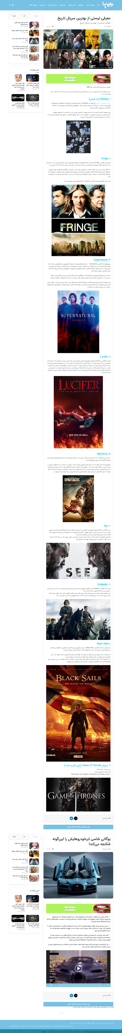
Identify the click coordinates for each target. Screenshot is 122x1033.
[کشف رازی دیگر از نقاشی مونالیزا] (34, 33)
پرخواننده (35, 16)
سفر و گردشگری (52, 5)
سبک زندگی (62, 5)
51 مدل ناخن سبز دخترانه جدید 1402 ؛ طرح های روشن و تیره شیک (20, 48)
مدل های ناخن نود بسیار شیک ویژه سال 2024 (20, 56)
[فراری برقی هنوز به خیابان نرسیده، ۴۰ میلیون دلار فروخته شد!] (18, 97)
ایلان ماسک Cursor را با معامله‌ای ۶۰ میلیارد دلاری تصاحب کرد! (32, 85)
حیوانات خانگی (33, 5)
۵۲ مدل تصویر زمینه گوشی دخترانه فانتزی (21, 23)
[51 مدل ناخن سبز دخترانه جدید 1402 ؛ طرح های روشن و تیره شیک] (34, 49)
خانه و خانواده (72, 5)
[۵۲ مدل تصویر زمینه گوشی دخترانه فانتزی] (34, 25)
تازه (24, 16)
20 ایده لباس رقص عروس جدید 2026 (20, 39)
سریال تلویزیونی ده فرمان (103, 103)
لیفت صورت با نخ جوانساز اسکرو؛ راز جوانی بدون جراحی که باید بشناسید (18, 86)
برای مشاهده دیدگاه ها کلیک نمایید (78, 827)
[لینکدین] (71, 818)
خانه (98, 5)
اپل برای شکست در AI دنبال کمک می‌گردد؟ (33, 104)
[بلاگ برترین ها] (108, 5)
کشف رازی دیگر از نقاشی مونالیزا (20, 30)
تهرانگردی (80, 5)
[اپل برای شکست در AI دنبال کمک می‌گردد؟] (32, 97)
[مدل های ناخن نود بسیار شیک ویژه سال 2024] (34, 57)
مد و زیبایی (43, 5)
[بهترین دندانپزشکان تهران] (78, 79)
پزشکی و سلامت (90, 5)
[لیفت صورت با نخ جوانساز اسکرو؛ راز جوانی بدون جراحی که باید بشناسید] (18, 78)
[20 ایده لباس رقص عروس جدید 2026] (34, 41)
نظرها (14, 16)
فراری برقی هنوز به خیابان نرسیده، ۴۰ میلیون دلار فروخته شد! (18, 105)
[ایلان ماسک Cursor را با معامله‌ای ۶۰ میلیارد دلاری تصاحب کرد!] (32, 78)
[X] (76, 818)
